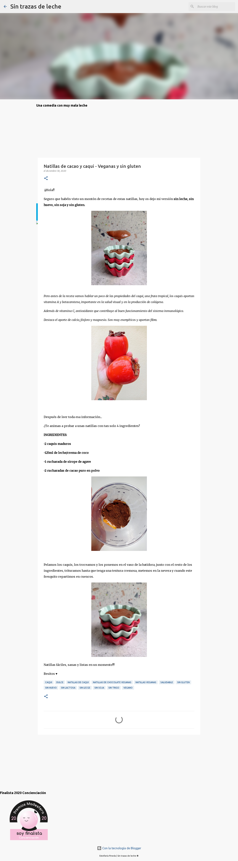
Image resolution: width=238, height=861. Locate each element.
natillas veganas (146, 682)
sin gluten (183, 682)
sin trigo (113, 687)
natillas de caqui (78, 682)
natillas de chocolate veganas (112, 682)
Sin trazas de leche (35, 6)
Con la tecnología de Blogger (121, 848)
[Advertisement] (54, 758)
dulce (59, 682)
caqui (48, 682)
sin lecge (85, 687)
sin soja (99, 687)
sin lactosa (68, 687)
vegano (128, 687)
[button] (46, 178)
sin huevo (51, 687)
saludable (166, 682)
